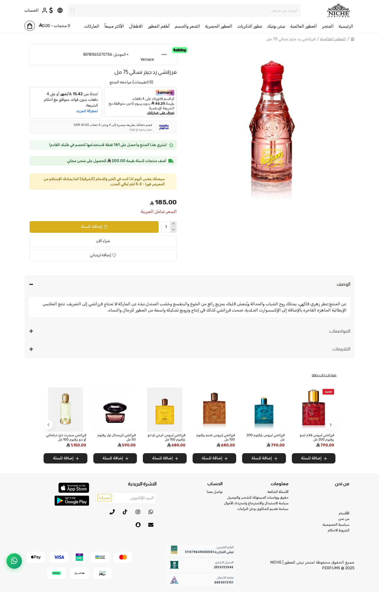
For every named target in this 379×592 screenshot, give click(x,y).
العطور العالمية (333, 39)
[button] (330, 424)
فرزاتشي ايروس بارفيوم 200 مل (243, 437)
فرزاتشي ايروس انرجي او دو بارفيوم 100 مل (144, 437)
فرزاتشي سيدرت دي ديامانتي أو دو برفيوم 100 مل (44, 437)
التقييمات (341, 348)
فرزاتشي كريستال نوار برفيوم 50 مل (94, 437)
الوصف (343, 284)
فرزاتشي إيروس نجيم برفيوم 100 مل (193, 437)
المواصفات (339, 331)
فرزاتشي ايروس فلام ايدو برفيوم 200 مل (294, 437)
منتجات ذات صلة (324, 375)
